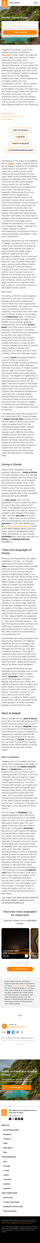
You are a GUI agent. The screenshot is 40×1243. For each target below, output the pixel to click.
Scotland (6, 1184)
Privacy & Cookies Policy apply (23, 1223)
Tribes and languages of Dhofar (12, 116)
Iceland (6, 1175)
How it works (14, 3)
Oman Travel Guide (20, 969)
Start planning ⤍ (16, 1087)
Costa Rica (7, 1179)
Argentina (7, 1188)
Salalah (21, 137)
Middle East (18, 42)
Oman (26, 42)
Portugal (6, 1166)
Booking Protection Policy (13, 1206)
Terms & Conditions (6, 1223)
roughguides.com (7, 42)
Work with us (8, 1148)
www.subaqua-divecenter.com (16, 526)
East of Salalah (21, 130)
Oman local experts (19, 986)
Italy (5, 1161)
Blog (5, 1152)
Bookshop (7, 1134)
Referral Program (10, 1211)
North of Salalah (21, 143)
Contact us (7, 1139)
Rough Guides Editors (17, 1027)
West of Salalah (7, 119)
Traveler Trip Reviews (11, 1202)
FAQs (5, 1143)
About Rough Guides (11, 1130)
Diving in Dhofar (7, 113)
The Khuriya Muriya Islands (21, 150)
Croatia (6, 1170)
